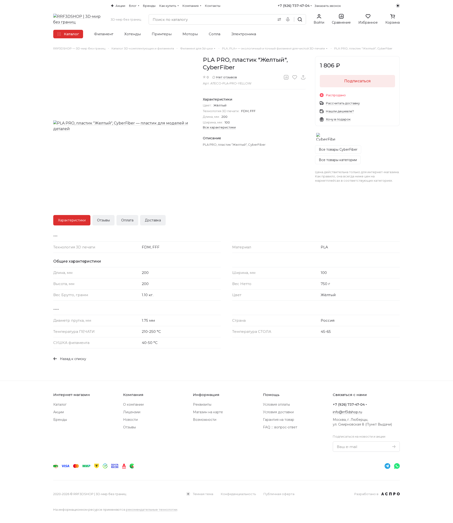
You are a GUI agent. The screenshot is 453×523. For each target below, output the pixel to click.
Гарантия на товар (278, 420)
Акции (58, 412)
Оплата (127, 220)
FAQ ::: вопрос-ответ (280, 427)
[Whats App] (397, 466)
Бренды (60, 420)
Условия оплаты (276, 404)
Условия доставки (278, 412)
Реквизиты (202, 404)
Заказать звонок (328, 6)
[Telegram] (387, 466)
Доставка (153, 220)
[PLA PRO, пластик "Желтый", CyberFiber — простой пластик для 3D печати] (123, 126)
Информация (206, 394)
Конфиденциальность (238, 494)
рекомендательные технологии (151, 509)
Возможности (204, 420)
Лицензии (131, 412)
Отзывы (103, 220)
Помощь (271, 394)
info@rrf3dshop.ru (347, 412)
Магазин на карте (208, 412)
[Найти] (300, 19)
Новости (130, 420)
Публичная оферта (278, 494)
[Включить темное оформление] (398, 6)
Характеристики (72, 220)
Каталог (60, 404)
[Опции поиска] (278, 19)
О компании (133, 404)
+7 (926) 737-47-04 (294, 6)
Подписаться (357, 81)
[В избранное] (294, 77)
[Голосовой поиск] (289, 19)
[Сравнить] (286, 77)
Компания (133, 394)
